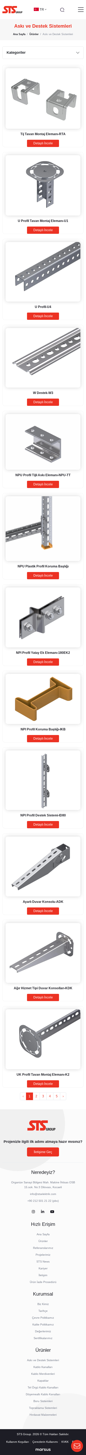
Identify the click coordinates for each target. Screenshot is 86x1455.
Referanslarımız (43, 1247)
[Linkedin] (42, 1212)
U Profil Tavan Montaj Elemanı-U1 (43, 221)
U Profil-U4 (43, 307)
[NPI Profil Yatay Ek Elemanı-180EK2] (43, 617)
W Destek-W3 (43, 393)
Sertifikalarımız (43, 1338)
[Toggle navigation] (81, 9)
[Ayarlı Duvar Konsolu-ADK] (43, 866)
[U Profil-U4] (43, 272)
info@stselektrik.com (43, 1194)
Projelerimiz (43, 1254)
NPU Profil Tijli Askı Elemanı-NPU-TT (43, 475)
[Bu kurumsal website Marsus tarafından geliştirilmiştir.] (43, 1449)
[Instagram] (33, 1212)
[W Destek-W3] (43, 357)
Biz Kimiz (43, 1304)
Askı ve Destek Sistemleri (43, 1360)
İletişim (43, 1275)
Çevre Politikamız (43, 1317)
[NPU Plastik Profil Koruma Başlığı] (43, 528)
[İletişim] (77, 1446)
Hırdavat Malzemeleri (43, 1414)
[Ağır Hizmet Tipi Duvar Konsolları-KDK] (43, 953)
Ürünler (43, 1241)
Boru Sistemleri (43, 1401)
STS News (43, 1261)
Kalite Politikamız (43, 1324)
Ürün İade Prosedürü (43, 1282)
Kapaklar (43, 1380)
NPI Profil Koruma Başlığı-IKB (43, 729)
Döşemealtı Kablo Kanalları (43, 1394)
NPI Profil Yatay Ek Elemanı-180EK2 (43, 652)
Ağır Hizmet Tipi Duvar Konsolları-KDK (43, 988)
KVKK (65, 1441)
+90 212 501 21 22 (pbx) (43, 1200)
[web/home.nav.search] (62, 9)
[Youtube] (52, 1212)
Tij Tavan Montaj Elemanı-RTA (43, 134)
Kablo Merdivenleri (43, 1373)
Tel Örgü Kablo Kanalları (43, 1387)
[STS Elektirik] (12, 9)
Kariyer (43, 1268)
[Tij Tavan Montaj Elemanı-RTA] (43, 98)
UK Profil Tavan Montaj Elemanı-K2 (43, 1074)
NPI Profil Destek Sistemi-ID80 (43, 815)
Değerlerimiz (43, 1331)
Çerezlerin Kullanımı (45, 1441)
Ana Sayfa (43, 1234)
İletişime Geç (43, 1152)
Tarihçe (43, 1310)
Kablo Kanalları (43, 1367)
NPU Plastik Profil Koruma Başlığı (43, 566)
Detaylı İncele (43, 143)
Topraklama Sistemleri (43, 1407)
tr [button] (42, 9)
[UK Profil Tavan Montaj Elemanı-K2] (43, 1039)
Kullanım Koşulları (17, 1441)
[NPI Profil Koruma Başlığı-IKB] (43, 699)
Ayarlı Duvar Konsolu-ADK (43, 901)
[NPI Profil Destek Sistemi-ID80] (43, 780)
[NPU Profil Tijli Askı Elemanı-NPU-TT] (43, 442)
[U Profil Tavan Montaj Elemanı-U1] (43, 185)
